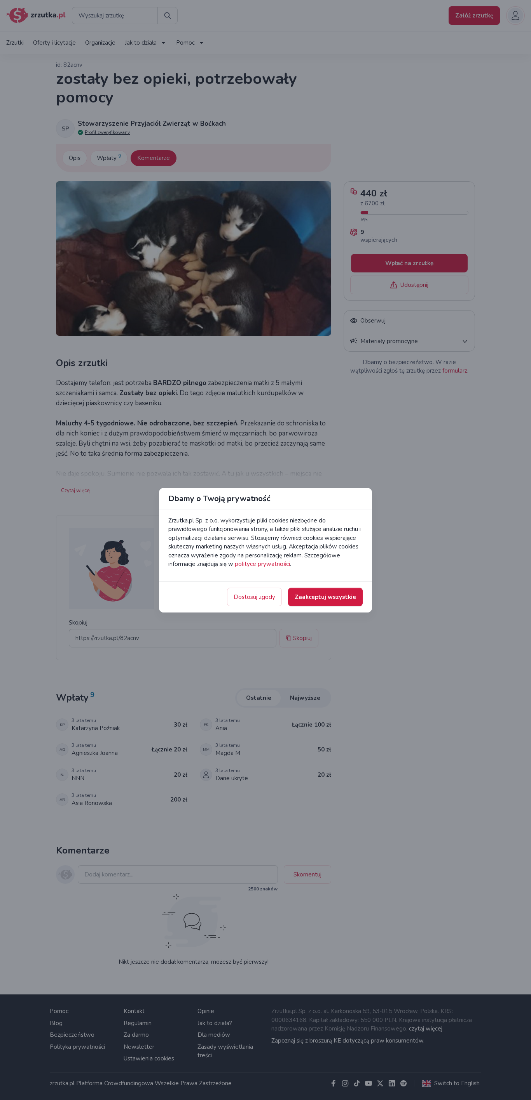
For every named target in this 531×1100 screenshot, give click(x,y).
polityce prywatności (262, 564)
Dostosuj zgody (254, 597)
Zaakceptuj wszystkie (325, 597)
